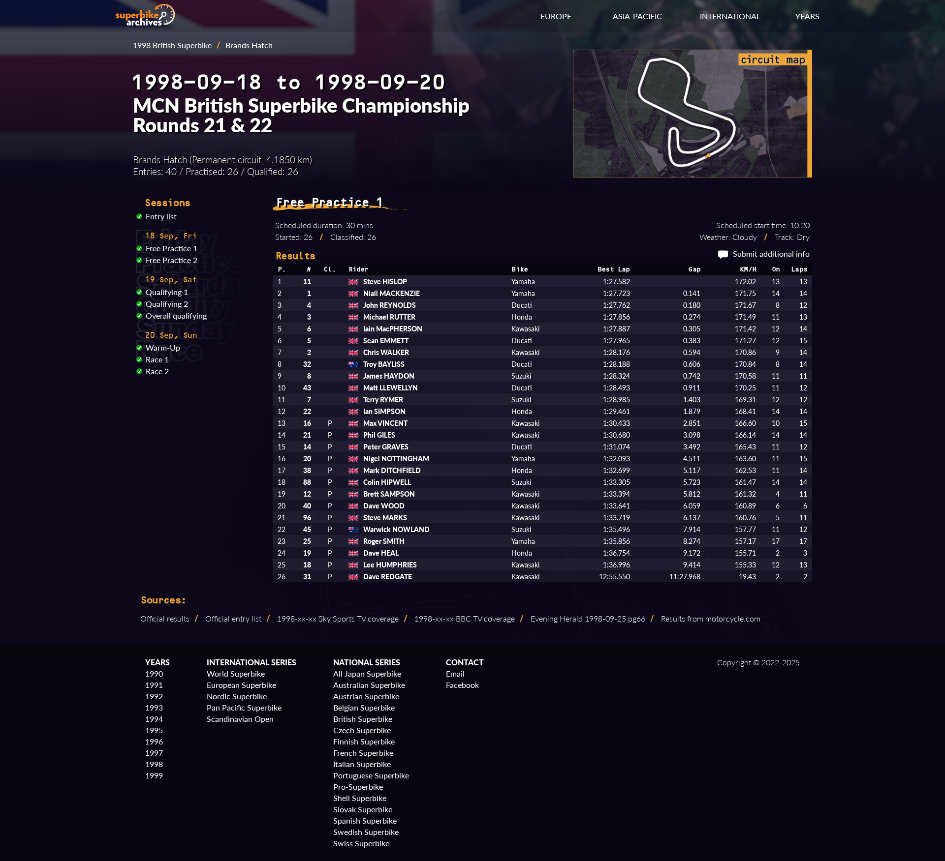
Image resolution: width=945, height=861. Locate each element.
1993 (154, 707)
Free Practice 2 (171, 260)
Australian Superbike (369, 684)
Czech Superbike (362, 730)
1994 (154, 718)
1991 (154, 684)
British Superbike (362, 718)
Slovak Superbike (362, 809)
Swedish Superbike (366, 831)
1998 (154, 764)
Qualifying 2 (167, 303)
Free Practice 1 (171, 248)
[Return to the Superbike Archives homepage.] (145, 22)
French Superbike (363, 752)
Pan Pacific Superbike (244, 707)
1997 (154, 752)
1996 (154, 741)
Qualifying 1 (167, 291)
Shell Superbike (359, 797)
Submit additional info (771, 253)
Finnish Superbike (364, 741)
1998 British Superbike (172, 45)
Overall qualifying (176, 315)
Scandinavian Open (240, 718)
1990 (154, 673)
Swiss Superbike (361, 843)
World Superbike (236, 673)
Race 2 (157, 371)
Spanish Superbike (365, 820)
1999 (154, 775)
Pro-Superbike (358, 786)
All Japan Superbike (367, 673)
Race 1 (157, 359)
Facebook (462, 684)
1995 (154, 730)
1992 (154, 696)
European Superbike (241, 684)
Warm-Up (163, 347)
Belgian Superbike (364, 707)
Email (455, 673)
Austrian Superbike (366, 696)
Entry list (161, 216)
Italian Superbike (362, 764)
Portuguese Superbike (371, 775)
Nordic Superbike (237, 696)
